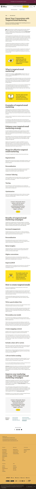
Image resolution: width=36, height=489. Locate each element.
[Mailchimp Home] (4, 7)
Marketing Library (14, 9)
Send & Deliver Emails (25, 417)
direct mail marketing (22, 383)
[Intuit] (8, 477)
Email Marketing (12, 15)
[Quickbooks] (23, 477)
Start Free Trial (26, 6)
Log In (31, 6)
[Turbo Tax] (12, 477)
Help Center (14, 468)
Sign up (18, 211)
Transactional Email (4, 453)
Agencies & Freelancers (27, 449)
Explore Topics (21, 9)
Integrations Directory (16, 453)
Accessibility (3, 471)
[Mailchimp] (28, 477)
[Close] (34, 486)
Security (3, 457)
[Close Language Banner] (35, 2)
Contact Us (14, 465)
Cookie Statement (4, 487)
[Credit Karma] (17, 477)
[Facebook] (16, 481)
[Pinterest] (24, 481)
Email (6, 15)
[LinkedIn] (21, 481)
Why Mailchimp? (4, 449)
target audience (14, 74)
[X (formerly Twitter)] (18, 481)
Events (25, 452)
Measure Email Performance (24, 420)
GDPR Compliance (4, 456)
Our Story (3, 465)
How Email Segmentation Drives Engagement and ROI (10, 439)
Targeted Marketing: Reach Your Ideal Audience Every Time (10, 440)
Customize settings (30, 486)
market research (27, 31)
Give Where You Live (5, 468)
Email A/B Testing (15, 417)
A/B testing (7, 366)
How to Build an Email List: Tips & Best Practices (9, 437)
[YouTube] (23, 481)
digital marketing (18, 73)
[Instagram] (19, 481)
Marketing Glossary (15, 452)
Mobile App (3, 460)
